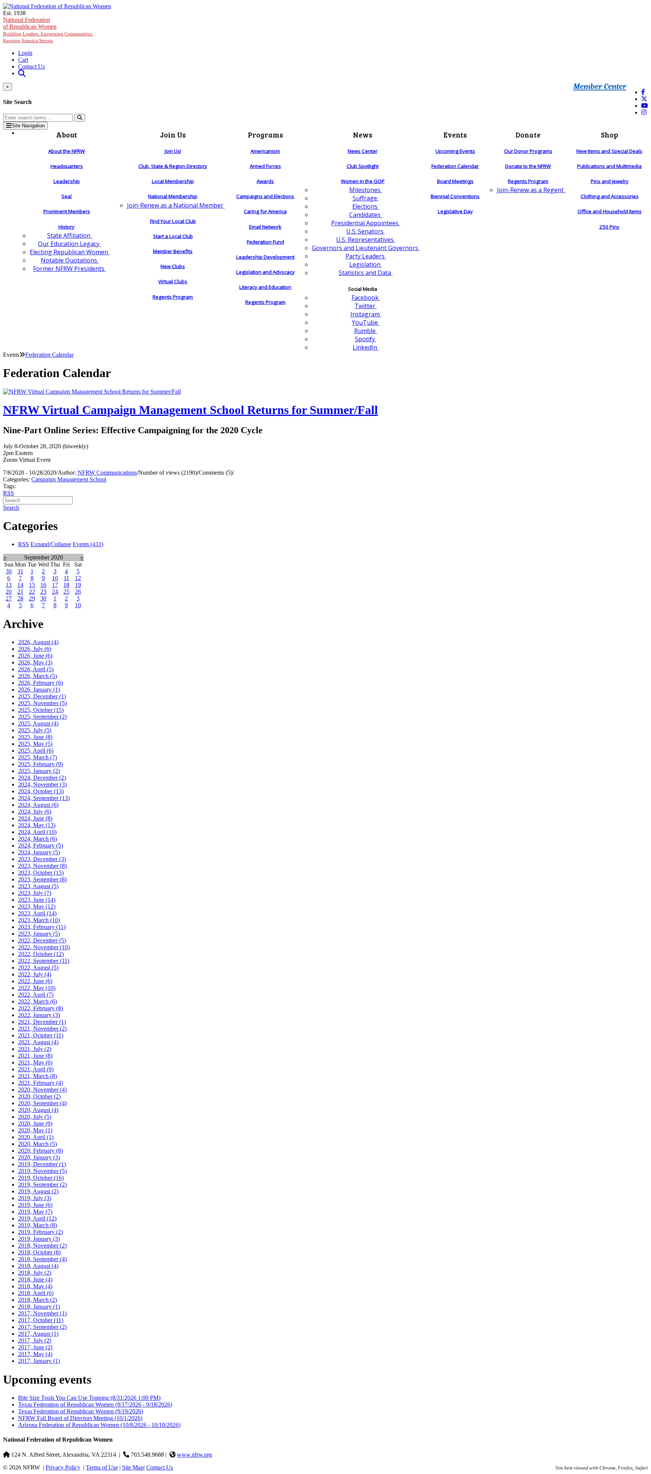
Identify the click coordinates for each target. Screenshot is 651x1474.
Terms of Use (102, 1467)
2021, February (40, 1083)
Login (25, 53)
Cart (23, 60)
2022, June (35, 981)
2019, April (37, 1218)
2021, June (35, 1055)
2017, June (35, 1347)
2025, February (40, 764)
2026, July (34, 649)
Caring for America (265, 211)
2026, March (37, 676)
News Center (362, 151)
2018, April (35, 1293)
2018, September (42, 1259)
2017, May (35, 1354)
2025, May (35, 744)
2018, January (39, 1306)
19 (78, 585)
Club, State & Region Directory (172, 166)
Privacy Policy (63, 1467)
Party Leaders (365, 256)
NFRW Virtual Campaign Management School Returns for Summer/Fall (190, 410)
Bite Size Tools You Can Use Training (89, 1398)
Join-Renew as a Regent (531, 190)
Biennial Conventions (455, 196)
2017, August (38, 1333)
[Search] (79, 118)
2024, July (34, 811)
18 (66, 585)
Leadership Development (265, 257)
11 (66, 578)
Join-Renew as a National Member (176, 205)
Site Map (133, 1467)
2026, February (40, 683)
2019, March (37, 1225)
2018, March (37, 1300)
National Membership (172, 196)
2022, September (43, 961)
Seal (66, 196)
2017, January (39, 1361)
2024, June (35, 818)
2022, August (38, 967)
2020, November (42, 1089)
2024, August (38, 805)
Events (88, 544)
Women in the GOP (363, 181)
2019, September (42, 1184)
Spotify (365, 339)
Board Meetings (455, 181)
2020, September (42, 1103)
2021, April (35, 1069)
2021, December (42, 1022)
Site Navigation (28, 125)
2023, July (34, 893)
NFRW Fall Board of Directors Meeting (80, 1418)
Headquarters (66, 166)
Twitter (366, 306)
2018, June (35, 1279)
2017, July (34, 1340)
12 (78, 578)
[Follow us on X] (644, 99)
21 (20, 591)
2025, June (35, 737)
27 (9, 598)
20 (9, 591)
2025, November (42, 703)
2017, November (42, 1313)
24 (55, 591)
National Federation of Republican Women (48, 30)
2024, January (39, 852)
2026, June (35, 655)
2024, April (37, 832)
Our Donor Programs (528, 151)
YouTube (365, 322)
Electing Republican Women (70, 252)
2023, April (37, 913)
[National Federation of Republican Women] (57, 6)
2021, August (38, 1042)
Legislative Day (455, 211)
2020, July (34, 1117)
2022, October (41, 954)
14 (20, 585)
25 (66, 591)
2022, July (34, 974)
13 (9, 585)
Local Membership (173, 181)
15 (32, 585)
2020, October (39, 1096)
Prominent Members (66, 211)
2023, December (42, 859)
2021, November (42, 1028)
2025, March (37, 757)
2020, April (35, 1137)
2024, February (40, 845)
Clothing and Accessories (610, 196)
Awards (265, 181)
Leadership (66, 181)
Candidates (365, 215)
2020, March (37, 1144)
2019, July (34, 1198)
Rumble (365, 331)
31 (20, 571)
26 (78, 591)
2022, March (37, 1001)
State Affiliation (69, 235)
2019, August (38, 1191)
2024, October (41, 791)
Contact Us (31, 66)
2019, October (41, 1178)
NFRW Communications (107, 472)
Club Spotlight (363, 166)
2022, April (35, 994)
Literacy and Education (265, 287)
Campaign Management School (68, 479)
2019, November (42, 1171)
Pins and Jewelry (609, 181)
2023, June (36, 900)
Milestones (365, 190)
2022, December (42, 940)
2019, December (42, 1164)
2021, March (37, 1076)
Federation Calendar (455, 166)
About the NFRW (66, 151)
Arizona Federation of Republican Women (99, 1425)
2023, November (42, 866)
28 (20, 598)
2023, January (39, 933)
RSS (8, 493)
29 (32, 598)
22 (32, 591)
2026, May (35, 662)
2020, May (35, 1130)
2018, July (34, 1272)
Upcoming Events (455, 151)
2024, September (44, 798)
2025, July (34, 730)
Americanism (265, 151)
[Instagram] (643, 112)
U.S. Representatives (365, 239)
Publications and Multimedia (609, 166)
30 (9, 571)
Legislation (365, 264)
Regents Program (173, 296)
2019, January (39, 1239)
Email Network (265, 226)
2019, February (40, 1232)
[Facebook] (643, 92)
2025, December (42, 696)
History (66, 226)
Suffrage (366, 198)
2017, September (42, 1327)
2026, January (39, 689)
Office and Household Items (610, 211)
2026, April (35, 669)
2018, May (35, 1286)
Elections (365, 206)
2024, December (42, 777)
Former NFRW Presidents (69, 268)
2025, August (38, 723)
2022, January (39, 1015)
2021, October (40, 1035)
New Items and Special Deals (609, 151)
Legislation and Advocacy (265, 272)
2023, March (39, 920)
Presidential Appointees (365, 223)
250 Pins (609, 226)
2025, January (39, 771)
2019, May (35, 1211)
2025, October (41, 710)
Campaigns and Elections (265, 196)
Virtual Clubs (172, 281)
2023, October (41, 872)
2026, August (38, 642)
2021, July (34, 1049)
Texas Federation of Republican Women (95, 1404)
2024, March (37, 839)
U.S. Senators (365, 231)
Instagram (365, 314)
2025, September (42, 716)
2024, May (36, 825)
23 (43, 591)
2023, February (42, 927)
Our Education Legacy (69, 244)
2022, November (44, 947)
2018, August (38, 1266)
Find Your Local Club (173, 221)
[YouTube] (644, 105)
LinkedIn (366, 347)
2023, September (42, 879)
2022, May (36, 988)
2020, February (40, 1150)
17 (55, 585)
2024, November (42, 784)
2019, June (35, 1205)
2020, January (39, 1157)
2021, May (35, 1062)
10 (55, 578)
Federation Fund (265, 241)
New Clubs (172, 266)
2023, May (36, 906)
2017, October (40, 1320)
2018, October (39, 1252)
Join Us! (173, 151)
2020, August (38, 1110)
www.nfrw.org (194, 1454)
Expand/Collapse (51, 544)
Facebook (365, 297)
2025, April (35, 750)
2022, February (40, 1008)
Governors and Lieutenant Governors (366, 248)
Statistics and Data (366, 273)
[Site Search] (22, 73)
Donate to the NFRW (528, 166)
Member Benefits (173, 251)
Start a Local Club (173, 236)
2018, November (42, 1245)
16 (43, 585)
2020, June (35, 1123)
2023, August (38, 886)
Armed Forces (265, 166)
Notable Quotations (70, 260)
